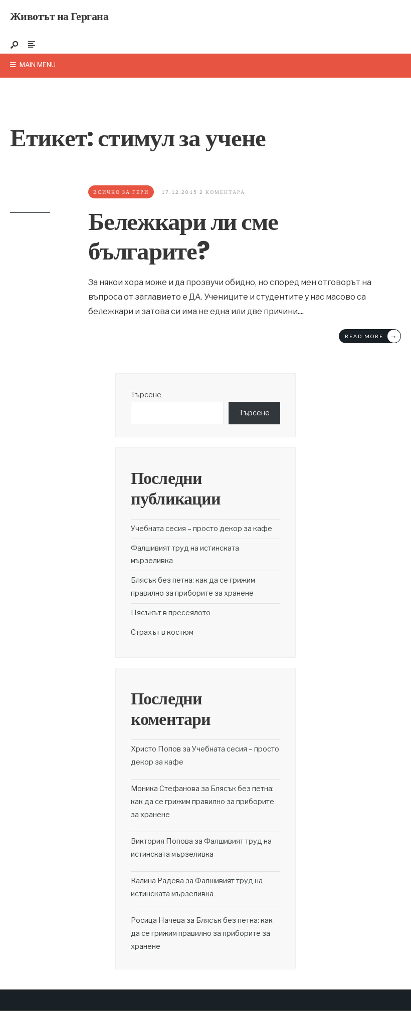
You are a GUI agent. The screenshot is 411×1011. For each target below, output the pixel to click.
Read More (371, 335)
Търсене (146, 394)
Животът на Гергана (59, 16)
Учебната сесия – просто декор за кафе (201, 528)
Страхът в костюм (162, 632)
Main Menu (37, 65)
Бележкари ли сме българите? (183, 236)
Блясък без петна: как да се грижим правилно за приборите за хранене (202, 801)
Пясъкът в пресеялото (171, 612)
